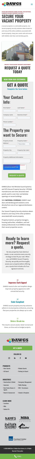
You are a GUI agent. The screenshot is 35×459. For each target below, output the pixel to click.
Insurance (6, 385)
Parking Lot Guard (23, 371)
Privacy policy (20, 451)
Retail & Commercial (9, 393)
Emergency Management (24, 382)
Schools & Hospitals (23, 393)
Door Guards (7, 368)
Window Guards (22, 368)
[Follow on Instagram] (9, 358)
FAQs (5, 406)
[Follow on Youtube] (25, 358)
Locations (6, 403)
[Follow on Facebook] (20, 358)
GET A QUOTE (17, 348)
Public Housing (22, 385)
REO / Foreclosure (23, 388)
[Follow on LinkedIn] (14, 358)
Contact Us (6, 409)
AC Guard (6, 371)
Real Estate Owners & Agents (9, 389)
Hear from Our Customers (14, 79)
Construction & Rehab (9, 382)
